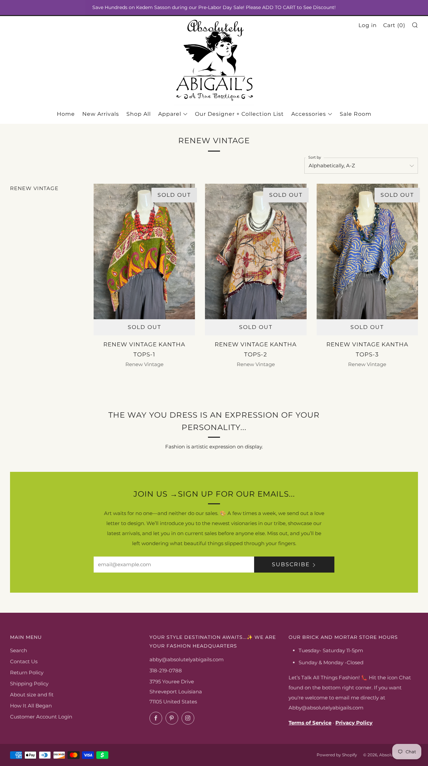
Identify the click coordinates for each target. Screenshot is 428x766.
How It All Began (31, 705)
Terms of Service (310, 722)
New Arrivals (100, 114)
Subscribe (291, 564)
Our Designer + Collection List (239, 114)
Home (66, 114)
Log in (367, 25)
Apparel (169, 114)
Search (18, 650)
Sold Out (144, 327)
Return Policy (26, 672)
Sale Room (355, 114)
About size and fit (32, 694)
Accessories (308, 114)
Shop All (138, 114)
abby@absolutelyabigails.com (186, 659)
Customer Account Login (41, 716)
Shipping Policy (29, 683)
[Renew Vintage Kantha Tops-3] (367, 251)
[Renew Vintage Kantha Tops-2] (255, 251)
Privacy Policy (353, 722)
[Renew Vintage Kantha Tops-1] (144, 251)
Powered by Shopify (337, 754)
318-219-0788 (165, 670)
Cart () (394, 25)
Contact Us (23, 661)
